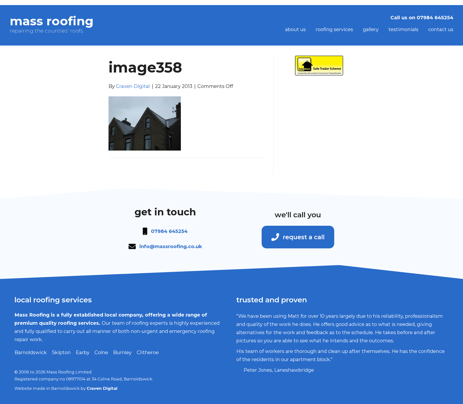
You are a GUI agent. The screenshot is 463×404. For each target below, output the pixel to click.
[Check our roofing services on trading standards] (319, 65)
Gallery (371, 29)
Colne (101, 352)
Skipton (61, 352)
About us (295, 29)
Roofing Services (334, 29)
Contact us (440, 29)
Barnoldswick (30, 352)
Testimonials (403, 29)
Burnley (122, 352)
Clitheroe (148, 352)
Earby (82, 352)
